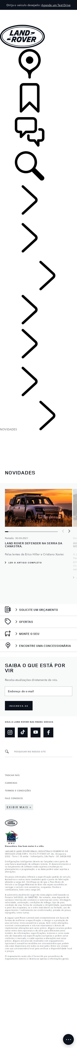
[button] (38, 12)
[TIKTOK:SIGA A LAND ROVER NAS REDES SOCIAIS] (23, 732)
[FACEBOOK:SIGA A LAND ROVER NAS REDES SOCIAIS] (48, 732)
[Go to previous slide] (63, 531)
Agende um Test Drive (55, 5)
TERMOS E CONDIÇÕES (18, 790)
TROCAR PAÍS (12, 775)
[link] (38, 66)
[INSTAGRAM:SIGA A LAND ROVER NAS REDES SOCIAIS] (10, 732)
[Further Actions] (68, 1039)
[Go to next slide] (69, 531)
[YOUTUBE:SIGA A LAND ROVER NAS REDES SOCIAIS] (35, 732)
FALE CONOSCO (14, 798)
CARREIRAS (11, 782)
